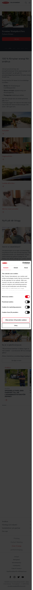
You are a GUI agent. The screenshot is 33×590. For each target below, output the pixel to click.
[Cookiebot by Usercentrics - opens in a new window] (22, 263)
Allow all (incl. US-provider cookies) (15, 320)
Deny (15, 325)
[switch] (27, 302)
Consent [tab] (5, 267)
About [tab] (26, 267)
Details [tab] (16, 267)
